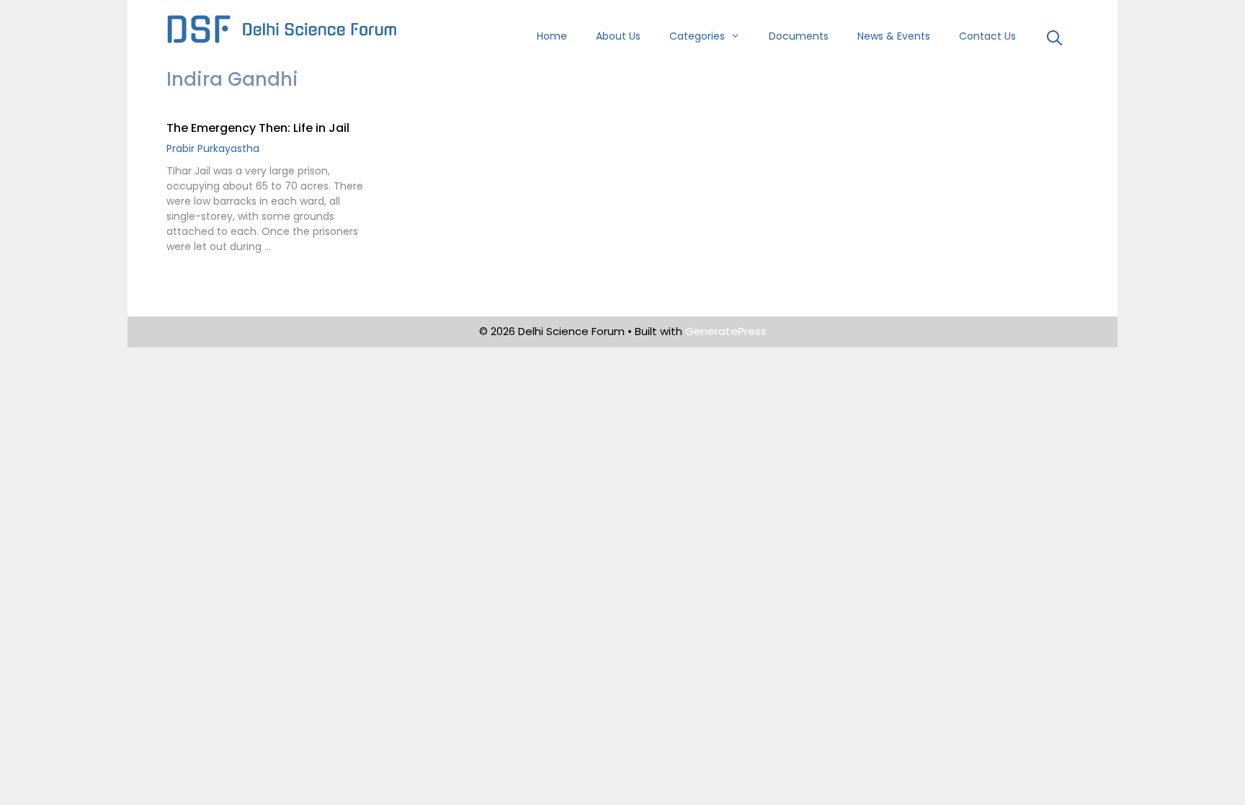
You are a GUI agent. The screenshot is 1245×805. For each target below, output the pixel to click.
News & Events (893, 36)
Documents (799, 36)
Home (552, 36)
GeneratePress (726, 331)
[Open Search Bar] (1054, 39)
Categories (697, 36)
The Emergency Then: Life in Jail (257, 128)
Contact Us (987, 36)
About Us (618, 36)
